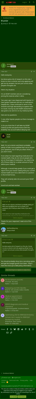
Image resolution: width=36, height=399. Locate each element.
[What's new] (30, 2)
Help (31, 380)
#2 (34, 142)
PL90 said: (5, 202)
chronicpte (8, 282)
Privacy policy (24, 380)
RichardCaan (8, 321)
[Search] (34, 2)
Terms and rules (14, 380)
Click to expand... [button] (18, 218)
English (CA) (16, 377)
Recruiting (15, 282)
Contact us (4, 380)
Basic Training (17, 321)
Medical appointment (13, 296)
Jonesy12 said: (6, 240)
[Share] (31, 71)
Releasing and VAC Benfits (15, 288)
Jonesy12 (5, 23)
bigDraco (7, 298)
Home (3, 382)
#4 (34, 235)
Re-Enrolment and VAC (14, 279)
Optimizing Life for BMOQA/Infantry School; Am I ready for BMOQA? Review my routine (19, 317)
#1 (34, 71)
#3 (34, 197)
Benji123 (7, 290)
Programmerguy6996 (11, 308)
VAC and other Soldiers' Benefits (20, 290)
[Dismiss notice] (33, 8)
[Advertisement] (18, 43)
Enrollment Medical (16, 298)
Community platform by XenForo (17, 386)
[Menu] (2, 2)
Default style (6, 377)
